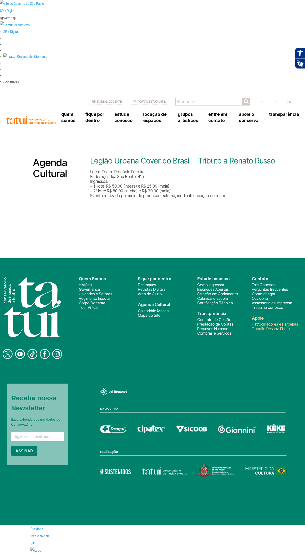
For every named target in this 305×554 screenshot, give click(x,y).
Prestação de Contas (215, 324)
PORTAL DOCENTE (109, 101)
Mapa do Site (149, 315)
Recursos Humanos (213, 328)
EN (262, 102)
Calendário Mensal (153, 310)
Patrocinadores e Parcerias (275, 324)
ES (289, 102)
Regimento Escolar (95, 298)
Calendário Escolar (213, 298)
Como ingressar (210, 284)
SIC (32, 543)
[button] (25, 56)
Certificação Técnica (215, 303)
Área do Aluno (150, 293)
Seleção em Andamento (217, 293)
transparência (284, 114)
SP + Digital (7, 11)
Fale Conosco (264, 284)
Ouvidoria (260, 298)
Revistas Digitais (151, 289)
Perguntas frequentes (270, 289)
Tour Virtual (88, 307)
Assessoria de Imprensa (272, 303)
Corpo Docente (92, 303)
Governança (89, 289)
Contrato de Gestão (214, 319)
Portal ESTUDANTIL (151, 101)
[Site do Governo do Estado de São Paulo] (22, 3)
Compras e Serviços (214, 333)
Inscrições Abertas (213, 289)
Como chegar (263, 293)
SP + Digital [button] (11, 32)
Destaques (147, 284)
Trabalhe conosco (267, 307)
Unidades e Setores (95, 293)
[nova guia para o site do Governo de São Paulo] (15, 25)
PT (275, 102)
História (85, 284)
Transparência (40, 536)
